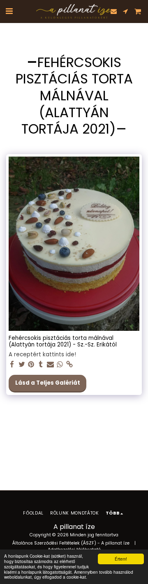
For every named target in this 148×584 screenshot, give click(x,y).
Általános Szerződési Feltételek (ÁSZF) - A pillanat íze (71, 543)
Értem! (121, 559)
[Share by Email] (50, 365)
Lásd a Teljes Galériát (47, 383)
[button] (9, 11)
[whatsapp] (59, 365)
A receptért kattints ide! (42, 354)
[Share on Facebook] (12, 365)
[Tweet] (21, 365)
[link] (69, 365)
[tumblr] (40, 365)
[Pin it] (31, 365)
